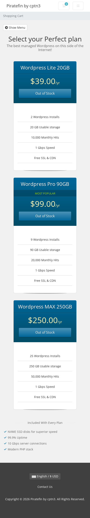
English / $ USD (47, 476)
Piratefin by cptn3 (23, 6)
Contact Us (45, 487)
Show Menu (16, 28)
